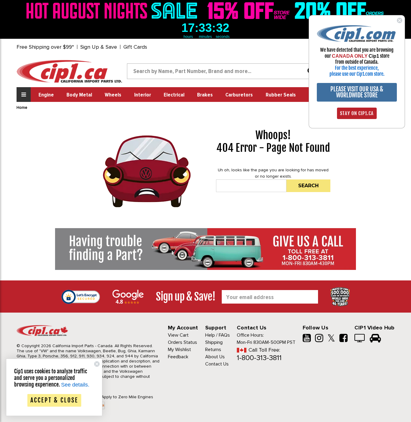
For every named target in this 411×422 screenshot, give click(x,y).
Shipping (214, 342)
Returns (213, 350)
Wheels (113, 95)
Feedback (178, 357)
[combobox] (223, 71)
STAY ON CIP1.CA (357, 113)
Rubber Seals (281, 95)
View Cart (178, 335)
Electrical (174, 95)
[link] (113, 10)
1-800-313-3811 (259, 357)
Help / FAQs (217, 335)
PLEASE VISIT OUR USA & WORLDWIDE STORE (356, 92)
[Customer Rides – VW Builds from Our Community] (375, 339)
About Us (215, 357)
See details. (75, 385)
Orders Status (182, 342)
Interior (142, 95)
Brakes (205, 95)
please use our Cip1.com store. (357, 74)
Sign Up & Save (98, 47)
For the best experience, (357, 68)
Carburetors (239, 95)
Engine (46, 95)
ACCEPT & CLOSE (54, 400)
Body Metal (79, 95)
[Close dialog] (400, 20)
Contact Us (217, 364)
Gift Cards (135, 47)
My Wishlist (179, 350)
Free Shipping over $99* (45, 47)
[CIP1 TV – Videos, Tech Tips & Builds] (360, 339)
